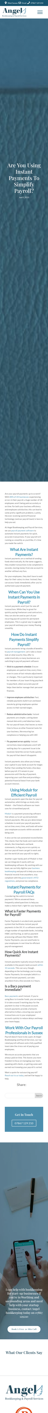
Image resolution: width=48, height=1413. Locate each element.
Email (24, 3)
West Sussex (13, 3)
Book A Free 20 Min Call (24, 1329)
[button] (37, 11)
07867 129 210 (37, 3)
